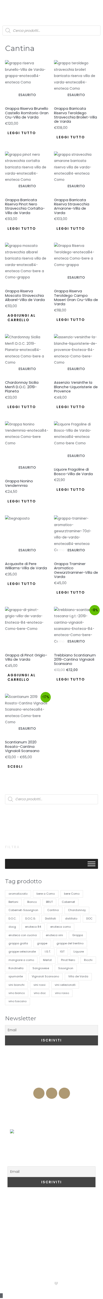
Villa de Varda (78, 976)
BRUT (49, 902)
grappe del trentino (70, 943)
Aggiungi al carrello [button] (22, 317)
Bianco (32, 902)
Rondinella (16, 968)
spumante (15, 976)
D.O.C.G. (30, 918)
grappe (42, 943)
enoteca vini (54, 935)
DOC (89, 918)
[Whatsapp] (64, 1093)
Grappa (77, 935)
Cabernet (68, 902)
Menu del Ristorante (52, 1124)
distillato (71, 918)
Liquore (79, 952)
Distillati (50, 918)
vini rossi (40, 985)
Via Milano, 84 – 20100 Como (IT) (52, 1072)
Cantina (53, 910)
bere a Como (45, 894)
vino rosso (62, 993)
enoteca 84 (33, 927)
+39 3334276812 (51, 1082)
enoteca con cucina (22, 935)
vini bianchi (16, 985)
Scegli (15, 766)
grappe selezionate (22, 952)
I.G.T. (48, 952)
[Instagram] (51, 1093)
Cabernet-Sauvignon (23, 910)
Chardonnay (77, 910)
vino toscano (17, 1001)
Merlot (47, 960)
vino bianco (16, 993)
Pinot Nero (68, 960)
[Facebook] (38, 1093)
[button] (8, 7)
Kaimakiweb (72, 1283)
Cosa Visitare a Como (34, 1202)
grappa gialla (18, 943)
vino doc (40, 993)
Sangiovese (40, 968)
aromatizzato (18, 894)
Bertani (13, 902)
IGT (62, 952)
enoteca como (60, 927)
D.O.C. (12, 918)
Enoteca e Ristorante (51, 1104)
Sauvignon (65, 968)
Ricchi (88, 960)
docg (12, 927)
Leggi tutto (22, 133)
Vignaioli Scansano (45, 976)
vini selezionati (65, 985)
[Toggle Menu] (92, 864)
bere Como (72, 894)
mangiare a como (21, 960)
